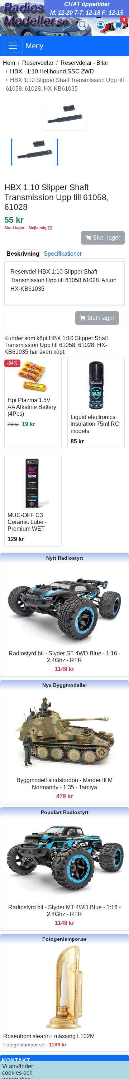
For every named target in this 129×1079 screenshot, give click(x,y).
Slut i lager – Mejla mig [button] (25, 228)
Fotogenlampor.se (64, 939)
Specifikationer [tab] (63, 254)
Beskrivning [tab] (22, 254)
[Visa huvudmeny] (13, 46)
